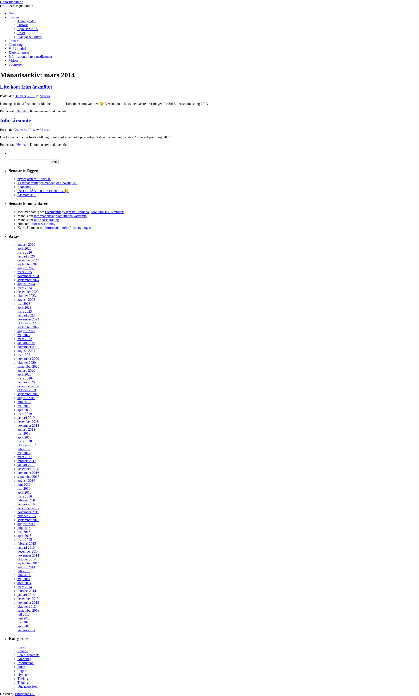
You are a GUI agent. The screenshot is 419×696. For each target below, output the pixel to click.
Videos (13, 60)
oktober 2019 (26, 390)
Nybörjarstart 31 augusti (34, 179)
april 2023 (24, 307)
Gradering (16, 45)
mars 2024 (24, 288)
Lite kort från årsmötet (26, 87)
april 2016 (24, 492)
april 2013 (24, 626)
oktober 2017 (26, 445)
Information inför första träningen (68, 228)
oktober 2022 (26, 323)
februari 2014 (26, 591)
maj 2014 (23, 579)
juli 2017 (23, 449)
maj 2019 (23, 406)
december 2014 (28, 551)
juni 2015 (24, 528)
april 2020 (24, 374)
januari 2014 (26, 595)
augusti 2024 (26, 284)
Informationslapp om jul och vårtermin (60, 216)
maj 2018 (23, 433)
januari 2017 (26, 465)
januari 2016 (26, 504)
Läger (21, 671)
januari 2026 (26, 256)
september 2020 (28, 366)
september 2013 (28, 610)
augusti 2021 (26, 351)
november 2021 (28, 347)
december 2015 (28, 508)
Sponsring (24, 187)
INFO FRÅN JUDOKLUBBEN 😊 (43, 191)
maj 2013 (23, 622)
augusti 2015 (26, 524)
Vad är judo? (17, 48)
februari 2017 (26, 461)
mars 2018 (24, 441)
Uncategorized (27, 686)
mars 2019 (24, 414)
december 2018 (28, 421)
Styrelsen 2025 (27, 29)
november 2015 (28, 512)
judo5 (21, 667)
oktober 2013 (26, 606)
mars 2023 (24, 311)
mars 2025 (24, 272)
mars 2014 (24, 587)
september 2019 (28, 394)
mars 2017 (24, 457)
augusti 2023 (26, 299)
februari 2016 (26, 500)
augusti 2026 (26, 244)
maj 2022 (23, 335)
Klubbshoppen (19, 52)
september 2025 (28, 264)
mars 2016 (24, 496)
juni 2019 (24, 402)
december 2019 (28, 386)
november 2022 (28, 319)
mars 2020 (24, 378)
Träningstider (26, 21)
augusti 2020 (26, 370)
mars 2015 (24, 539)
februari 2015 (26, 543)
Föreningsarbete (28, 655)
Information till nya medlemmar (30, 56)
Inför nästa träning (46, 220)
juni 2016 (24, 484)
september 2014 (28, 563)
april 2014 (24, 583)
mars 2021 (24, 355)
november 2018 (28, 425)
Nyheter (21, 111)
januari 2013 (26, 630)
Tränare (14, 41)
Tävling (22, 678)
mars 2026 (24, 252)
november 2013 (28, 602)
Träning (22, 682)
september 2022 (28, 327)
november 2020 (28, 358)
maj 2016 (23, 488)
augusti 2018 (26, 429)
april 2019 (24, 410)
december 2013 (28, 598)
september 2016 (28, 476)
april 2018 (24, 437)
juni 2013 (24, 618)
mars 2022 (24, 339)
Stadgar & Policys (29, 37)
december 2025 (28, 260)
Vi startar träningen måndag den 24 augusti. (47, 183)
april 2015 (24, 536)
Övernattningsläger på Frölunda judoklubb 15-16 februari (84, 212)
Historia (22, 25)
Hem (12, 13)
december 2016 (28, 469)
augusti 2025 (26, 268)
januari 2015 (26, 547)
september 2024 (28, 280)
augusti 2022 (26, 331)
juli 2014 (23, 571)
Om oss (14, 17)
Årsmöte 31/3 (26, 195)
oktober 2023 (26, 296)
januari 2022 (26, 343)
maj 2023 (23, 303)
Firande (22, 651)
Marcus (45, 96)
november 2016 (28, 473)
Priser (21, 33)
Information (25, 663)
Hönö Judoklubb (11, 2)
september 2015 (28, 520)
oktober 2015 (26, 516)
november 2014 (28, 555)
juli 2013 (23, 614)
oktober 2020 (26, 362)
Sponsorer (16, 64)
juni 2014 (24, 575)
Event (21, 647)
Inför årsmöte (15, 120)
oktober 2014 (26, 559)
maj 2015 (23, 532)
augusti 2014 (26, 567)
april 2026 (24, 248)
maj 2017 (23, 453)
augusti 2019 (26, 398)
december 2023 (28, 292)
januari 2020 (26, 382)
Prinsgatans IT (25, 694)
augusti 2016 (26, 480)
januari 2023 (26, 315)
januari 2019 (26, 417)
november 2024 (28, 276)
